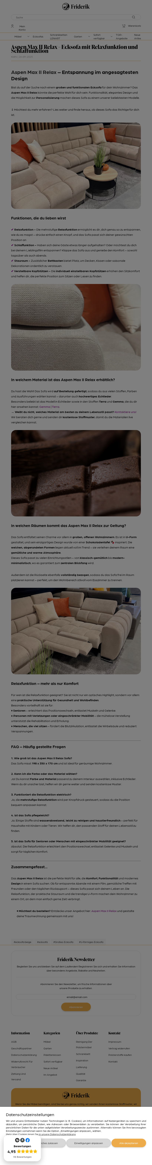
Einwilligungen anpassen (88, 1142)
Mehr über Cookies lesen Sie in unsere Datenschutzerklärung (41, 1134)
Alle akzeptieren (128, 1142)
